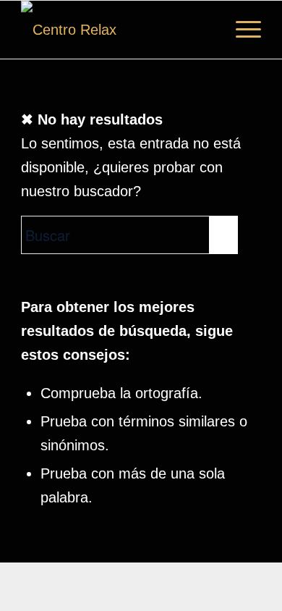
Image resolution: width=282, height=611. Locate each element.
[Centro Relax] (117, 30)
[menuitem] (241, 30)
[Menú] (241, 30)
